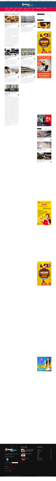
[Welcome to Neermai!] (23, 454)
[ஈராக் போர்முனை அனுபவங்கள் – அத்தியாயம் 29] (12, 69)
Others (32, 10)
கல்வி (29, 8)
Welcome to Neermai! (29, 453)
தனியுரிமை (47, 475)
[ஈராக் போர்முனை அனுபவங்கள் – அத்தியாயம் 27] (12, 88)
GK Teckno (22, 475)
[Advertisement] (44, 85)
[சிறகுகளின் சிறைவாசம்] (44, 145)
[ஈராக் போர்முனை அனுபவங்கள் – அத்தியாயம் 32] (28, 19)
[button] (50, 8)
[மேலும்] (13, 454)
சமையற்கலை (19, 10)
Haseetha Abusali (39, 139)
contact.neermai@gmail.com (13, 468)
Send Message (10, 466)
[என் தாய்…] (23, 459)
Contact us (50, 0)
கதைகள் (15, 8)
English (11, 8)
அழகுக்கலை (14, 10)
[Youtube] (8, 0)
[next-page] (39, 163)
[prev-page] (37, 163)
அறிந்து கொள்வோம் (7, 10)
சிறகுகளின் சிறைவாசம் (41, 149)
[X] (6, 0)
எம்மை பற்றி (37, 475)
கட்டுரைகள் (20, 8)
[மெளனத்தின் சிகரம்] (44, 134)
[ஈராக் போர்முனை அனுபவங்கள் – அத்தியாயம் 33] (12, 19)
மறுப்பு (45, 475)
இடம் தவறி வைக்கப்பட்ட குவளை (43, 160)
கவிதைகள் (25, 8)
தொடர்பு (50, 475)
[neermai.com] (28, 4)
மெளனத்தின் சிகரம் (41, 138)
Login (44, 0)
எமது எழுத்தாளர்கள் (41, 475)
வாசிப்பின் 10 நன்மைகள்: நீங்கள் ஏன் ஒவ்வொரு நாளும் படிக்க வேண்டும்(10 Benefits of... (30, 450)
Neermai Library (38, 8)
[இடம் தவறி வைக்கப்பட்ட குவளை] (44, 156)
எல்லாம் (46, 128)
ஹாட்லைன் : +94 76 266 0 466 (9, 464)
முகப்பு (5, 12)
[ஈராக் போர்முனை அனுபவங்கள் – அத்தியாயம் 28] (28, 69)
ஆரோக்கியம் (44, 8)
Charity (33, 8)
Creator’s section (26, 10)
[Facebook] (5, 0)
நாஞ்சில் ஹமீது (6, 58)
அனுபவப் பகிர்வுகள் (6, 22)
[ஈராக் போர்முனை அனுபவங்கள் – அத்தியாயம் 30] (28, 51)
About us (47, 0)
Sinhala (6, 8)
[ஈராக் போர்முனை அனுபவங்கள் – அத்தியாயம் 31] (12, 51)
